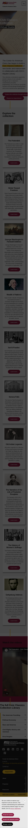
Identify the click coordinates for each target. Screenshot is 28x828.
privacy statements (15, 808)
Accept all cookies (8, 814)
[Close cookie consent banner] (25, 801)
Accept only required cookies (11, 819)
